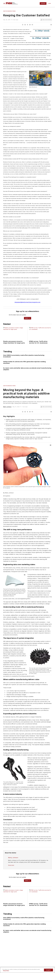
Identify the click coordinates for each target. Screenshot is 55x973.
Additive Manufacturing (9, 11)
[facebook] (22, 24)
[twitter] (27, 24)
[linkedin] (25, 24)
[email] (32, 24)
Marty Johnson (7, 406)
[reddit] (30, 24)
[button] (4, 3)
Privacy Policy (6, 970)
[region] (27, 970)
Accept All (48, 970)
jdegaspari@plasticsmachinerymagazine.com (27, 302)
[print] (51, 24)
